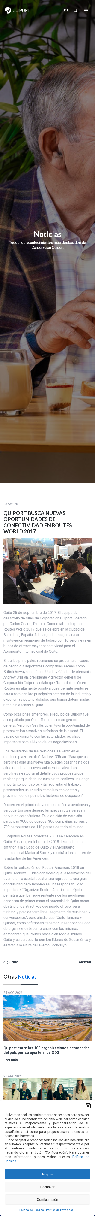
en (66, 10)
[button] (88, 1106)
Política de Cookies (31, 1210)
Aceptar (47, 1174)
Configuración (47, 1200)
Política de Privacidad (60, 1210)
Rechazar (47, 1187)
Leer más (10, 1060)
